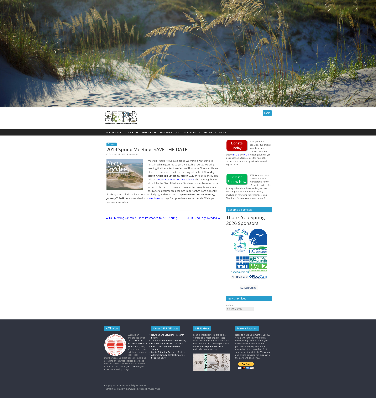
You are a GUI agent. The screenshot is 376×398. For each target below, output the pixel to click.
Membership (131, 132)
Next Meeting (113, 132)
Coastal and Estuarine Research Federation (137, 343)
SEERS (236, 154)
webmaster (134, 154)
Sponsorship (149, 132)
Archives (209, 132)
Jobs (178, 132)
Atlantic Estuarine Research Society (168, 340)
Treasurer (265, 352)
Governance (191, 132)
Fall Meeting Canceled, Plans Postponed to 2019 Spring (141, 218)
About (222, 132)
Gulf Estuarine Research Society (167, 343)
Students (165, 132)
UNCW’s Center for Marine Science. (175, 179)
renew (136, 366)
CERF (246, 154)
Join (128, 366)
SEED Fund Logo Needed (203, 218)
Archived (111, 144)
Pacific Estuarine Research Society (168, 352)
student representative (208, 346)
